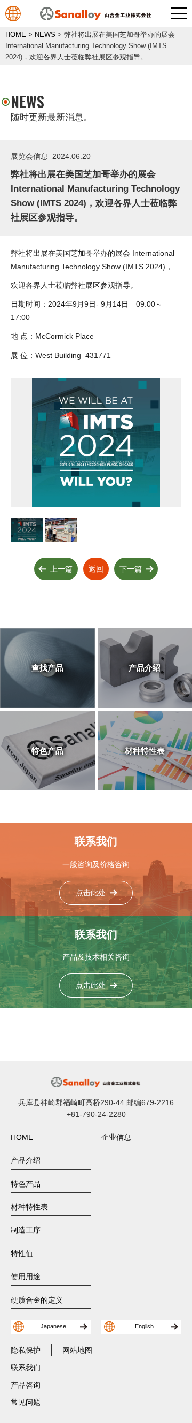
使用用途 (26, 1276)
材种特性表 (29, 1207)
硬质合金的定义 (37, 1300)
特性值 (22, 1253)
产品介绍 (26, 1160)
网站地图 (77, 1350)
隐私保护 (26, 1350)
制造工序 (26, 1230)
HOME (22, 1137)
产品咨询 (26, 1385)
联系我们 (26, 1367)
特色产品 (26, 1184)
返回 (96, 569)
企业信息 (116, 1137)
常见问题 (26, 1402)
